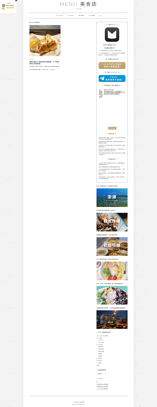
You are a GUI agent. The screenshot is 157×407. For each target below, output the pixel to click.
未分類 (97, 365)
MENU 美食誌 (78, 4)
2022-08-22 (31, 59)
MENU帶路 (98, 358)
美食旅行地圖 (101, 349)
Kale (83, 402)
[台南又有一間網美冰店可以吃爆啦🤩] (121, 122)
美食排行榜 (100, 346)
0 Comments (52, 69)
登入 (97, 382)
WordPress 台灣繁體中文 (102, 389)
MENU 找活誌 (99, 338)
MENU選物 (98, 363)
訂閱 (102, 384)
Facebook (71, 15)
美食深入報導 (37, 69)
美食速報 (100, 353)
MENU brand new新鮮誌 (102, 335)
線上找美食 (81, 15)
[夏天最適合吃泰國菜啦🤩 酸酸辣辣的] (121, 113)
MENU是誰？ (92, 15)
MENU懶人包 (99, 360)
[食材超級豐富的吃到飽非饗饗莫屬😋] (112, 104)
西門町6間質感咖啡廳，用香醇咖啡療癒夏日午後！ (110, 167)
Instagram (59, 15)
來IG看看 (113, 128)
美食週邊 (100, 356)
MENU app (100, 340)
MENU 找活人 (101, 342)
